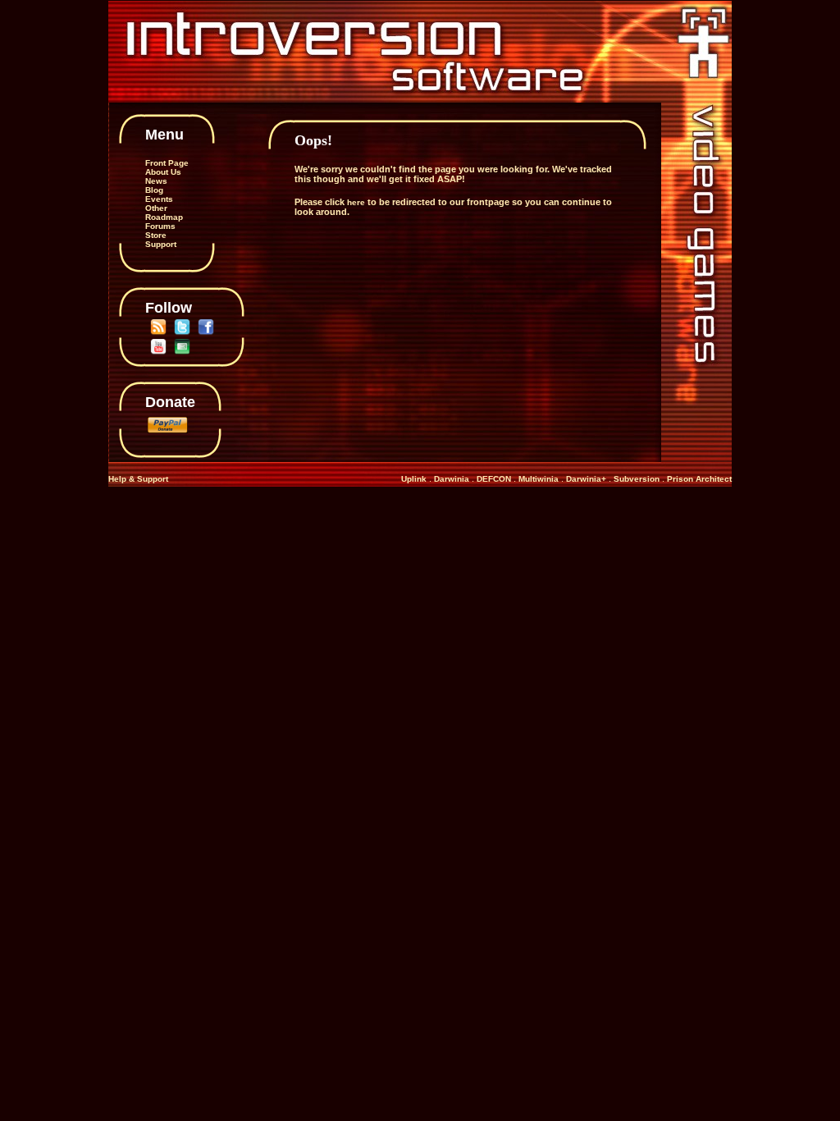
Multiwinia (538, 478)
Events (159, 199)
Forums (160, 226)
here (356, 202)
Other (156, 208)
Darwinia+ (586, 478)
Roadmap (164, 217)
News (156, 180)
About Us (163, 171)
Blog (154, 189)
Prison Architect (699, 478)
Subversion (638, 478)
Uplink (414, 478)
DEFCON (494, 478)
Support (160, 244)
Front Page (167, 162)
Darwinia (451, 478)
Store (156, 235)
